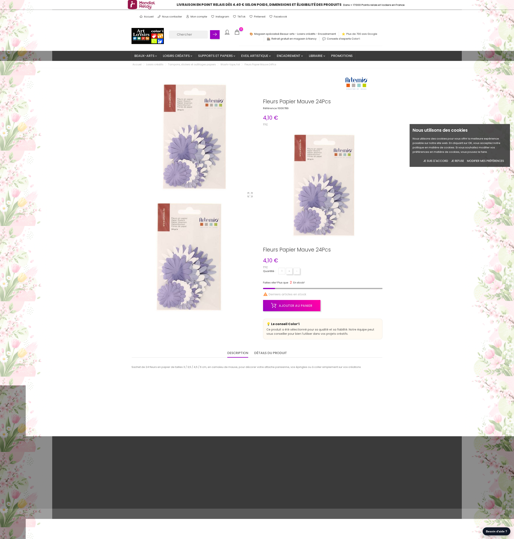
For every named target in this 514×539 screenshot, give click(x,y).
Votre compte (252, 449)
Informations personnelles (257, 458)
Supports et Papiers (217, 55)
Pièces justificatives (252, 483)
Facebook (280, 16)
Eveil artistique (256, 55)
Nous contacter (171, 16)
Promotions (342, 55)
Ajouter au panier (295, 305)
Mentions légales (166, 464)
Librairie (317, 55)
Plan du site (162, 495)
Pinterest (259, 16)
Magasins (161, 501)
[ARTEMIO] (356, 84)
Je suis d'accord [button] (435, 161)
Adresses (246, 476)
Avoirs (244, 470)
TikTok (241, 16)
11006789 (283, 108)
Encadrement (290, 55)
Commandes (248, 464)
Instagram (222, 16)
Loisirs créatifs (178, 55)
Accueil (148, 16)
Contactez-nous (165, 489)
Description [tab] (237, 353)
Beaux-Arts (146, 55)
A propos (161, 470)
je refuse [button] (457, 161)
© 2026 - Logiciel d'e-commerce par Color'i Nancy (164, 514)
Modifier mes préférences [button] (485, 161)
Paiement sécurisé (167, 476)
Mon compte (198, 16)
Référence (270, 108)
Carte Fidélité (163, 483)
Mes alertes (247, 489)
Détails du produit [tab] (270, 353)
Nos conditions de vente (170, 458)
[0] (237, 32)
